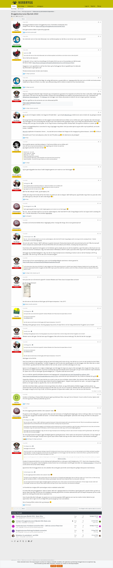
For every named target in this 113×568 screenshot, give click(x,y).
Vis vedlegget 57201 (28, 318)
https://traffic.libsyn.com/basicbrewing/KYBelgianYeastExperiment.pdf (41, 262)
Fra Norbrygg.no (31, 522)
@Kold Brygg (68, 115)
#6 (100, 112)
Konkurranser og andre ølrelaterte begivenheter (35, 517)
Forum (14, 6)
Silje (17, 532)
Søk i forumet (21, 8)
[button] (25, 6)
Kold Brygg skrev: (28, 311)
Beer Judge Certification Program (32, 103)
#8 (100, 166)
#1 (100, 22)
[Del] (98, 22)
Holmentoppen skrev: (29, 236)
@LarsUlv (25, 131)
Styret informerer (29, 536)
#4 (100, 77)
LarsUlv (14, 16)
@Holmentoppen (88, 463)
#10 (100, 203)
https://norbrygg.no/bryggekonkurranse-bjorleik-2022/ (50, 26)
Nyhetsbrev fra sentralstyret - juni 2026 (27, 535)
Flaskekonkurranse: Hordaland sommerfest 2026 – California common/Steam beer (39, 525)
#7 (100, 141)
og (30, 32)
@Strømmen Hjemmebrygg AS (31, 97)
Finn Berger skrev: (28, 420)
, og (31, 108)
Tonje (17, 517)
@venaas (44, 97)
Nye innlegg (21, 6)
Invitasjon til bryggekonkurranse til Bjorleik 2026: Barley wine (33, 521)
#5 (100, 91)
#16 (100, 328)
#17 (100, 341)
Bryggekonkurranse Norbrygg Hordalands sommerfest (31, 530)
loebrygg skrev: (27, 183)
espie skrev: (26, 53)
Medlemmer (30, 6)
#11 (100, 220)
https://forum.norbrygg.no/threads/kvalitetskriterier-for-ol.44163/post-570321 (53, 63)
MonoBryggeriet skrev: (29, 206)
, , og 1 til (32, 273)
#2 (100, 36)
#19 (100, 407)
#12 (100, 233)
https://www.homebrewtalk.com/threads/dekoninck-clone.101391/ (41, 376)
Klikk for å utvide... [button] (62, 458)
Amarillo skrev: (27, 331)
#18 (100, 394)
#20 (100, 443)
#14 (100, 277)
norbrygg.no (40, 6)
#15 (100, 308)
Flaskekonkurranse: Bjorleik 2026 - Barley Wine (29, 516)
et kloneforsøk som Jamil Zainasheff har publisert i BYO (74, 374)
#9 (100, 180)
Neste (23, 19)
